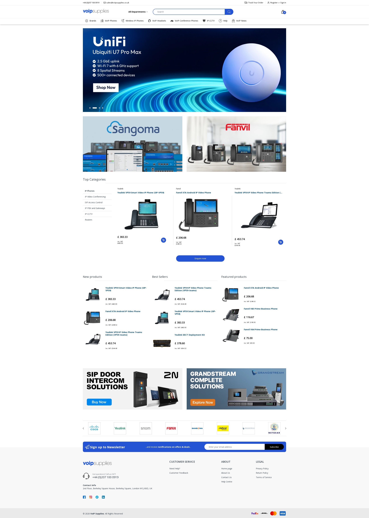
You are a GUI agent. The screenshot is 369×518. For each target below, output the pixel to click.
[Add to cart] (163, 240)
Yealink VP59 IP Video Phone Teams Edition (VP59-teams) (259, 192)
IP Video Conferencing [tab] (95, 196)
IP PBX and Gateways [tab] (95, 208)
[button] (90, 107)
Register (274, 2)
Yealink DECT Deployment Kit (190, 335)
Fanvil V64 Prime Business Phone (260, 329)
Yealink (120, 188)
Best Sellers (160, 277)
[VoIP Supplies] (96, 11)
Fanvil (178, 188)
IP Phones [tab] (89, 190)
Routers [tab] (88, 219)
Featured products (234, 277)
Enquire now (200, 258)
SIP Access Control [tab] (93, 202)
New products (92, 277)
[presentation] (83, 428)
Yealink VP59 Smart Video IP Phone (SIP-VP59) (140, 192)
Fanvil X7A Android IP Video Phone (193, 192)
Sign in (283, 2)
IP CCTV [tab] (88, 214)
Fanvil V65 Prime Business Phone (260, 308)
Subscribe (274, 447)
